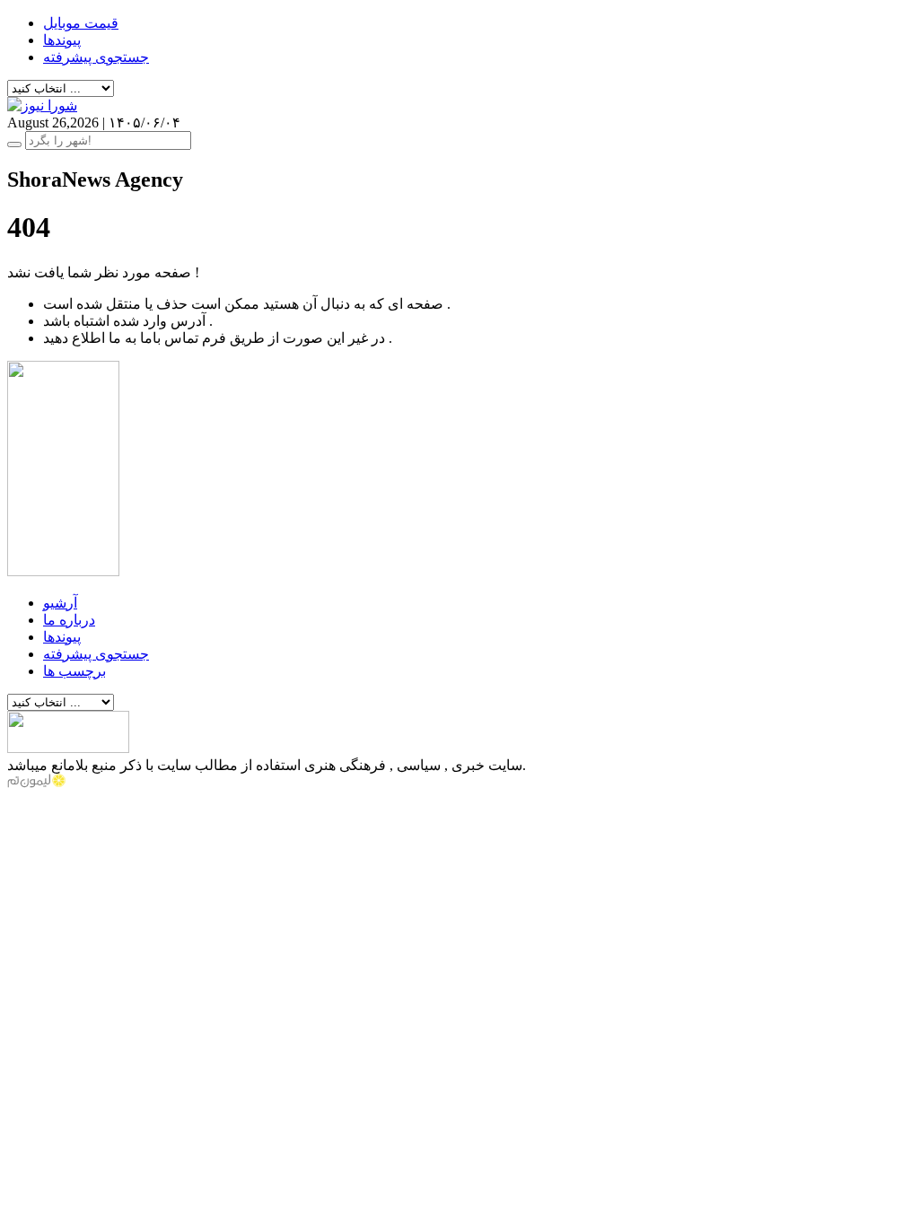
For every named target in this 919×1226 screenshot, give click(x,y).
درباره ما (69, 619)
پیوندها (62, 40)
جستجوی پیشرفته (96, 57)
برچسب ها (74, 671)
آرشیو (60, 602)
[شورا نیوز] (42, 105)
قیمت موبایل (80, 23)
